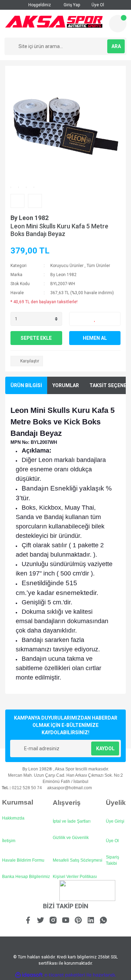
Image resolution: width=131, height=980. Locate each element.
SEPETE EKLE (36, 338)
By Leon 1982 (29, 217)
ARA (116, 46)
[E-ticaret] (64, 975)
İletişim (8, 840)
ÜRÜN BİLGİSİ (26, 385)
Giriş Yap (71, 4)
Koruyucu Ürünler (66, 265)
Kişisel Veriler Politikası (75, 876)
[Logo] (54, 22)
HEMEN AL (95, 338)
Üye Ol (97, 4)
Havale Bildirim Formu (23, 860)
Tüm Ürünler (98, 265)
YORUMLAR (65, 385)
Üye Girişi (115, 821)
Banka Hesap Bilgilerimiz (26, 876)
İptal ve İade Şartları (71, 821)
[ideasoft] (29, 975)
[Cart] (117, 23)
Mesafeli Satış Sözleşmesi (77, 860)
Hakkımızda (13, 818)
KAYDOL (105, 748)
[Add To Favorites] (95, 319)
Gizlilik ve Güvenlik (71, 837)
